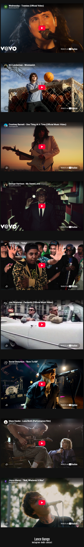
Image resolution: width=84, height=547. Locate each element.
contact (49, 542)
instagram (36, 542)
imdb (43, 542)
